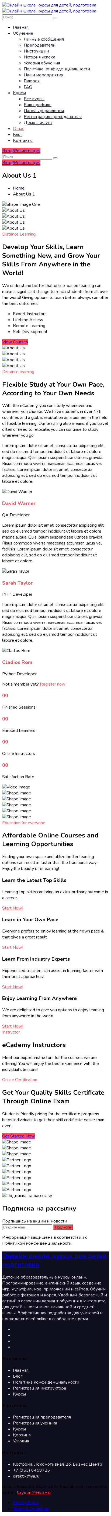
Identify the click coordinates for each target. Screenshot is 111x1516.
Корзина (22, 1435)
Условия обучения (42, 63)
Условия (21, 1441)
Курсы (19, 93)
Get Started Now (18, 1136)
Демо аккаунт (38, 123)
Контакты (23, 141)
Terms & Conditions (31, 1509)
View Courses (15, 342)
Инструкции (36, 51)
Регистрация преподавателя (53, 117)
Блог (17, 135)
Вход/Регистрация (21, 151)
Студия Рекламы (34, 1492)
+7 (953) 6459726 (31, 1470)
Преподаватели (40, 45)
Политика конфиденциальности (57, 69)
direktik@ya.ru (26, 1476)
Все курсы (34, 99)
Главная (21, 27)
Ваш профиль (37, 105)
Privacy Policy (26, 1503)
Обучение (23, 33)
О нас (18, 129)
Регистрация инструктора (39, 1388)
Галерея (32, 81)
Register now (52, 684)
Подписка (63, 1227)
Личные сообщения (44, 39)
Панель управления (44, 111)
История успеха (39, 57)
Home (19, 188)
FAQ (28, 87)
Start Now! (12, 908)
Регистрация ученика (35, 1423)
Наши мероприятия (43, 75)
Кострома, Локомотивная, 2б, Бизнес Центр (57, 1464)
